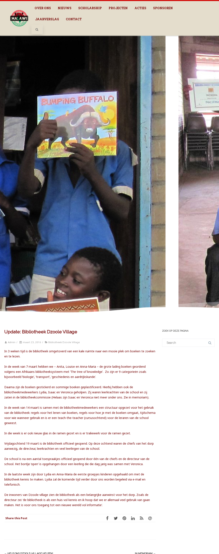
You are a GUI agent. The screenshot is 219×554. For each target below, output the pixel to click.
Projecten (118, 8)
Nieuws (64, 8)
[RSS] (143, 518)
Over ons (43, 8)
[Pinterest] (125, 518)
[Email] (151, 518)
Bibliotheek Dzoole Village (64, 342)
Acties (140, 8)
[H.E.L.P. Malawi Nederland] (19, 31)
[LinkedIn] (134, 518)
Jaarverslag (47, 19)
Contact (74, 19)
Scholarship (90, 8)
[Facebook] (108, 518)
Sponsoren (163, 8)
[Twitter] (117, 518)
